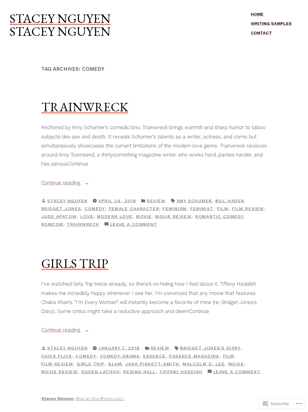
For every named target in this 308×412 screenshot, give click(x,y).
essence (154, 356)
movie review (173, 216)
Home (257, 14)
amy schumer (194, 200)
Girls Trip (74, 263)
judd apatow (59, 216)
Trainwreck (84, 106)
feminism (174, 208)
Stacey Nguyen (60, 18)
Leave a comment (133, 224)
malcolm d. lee (204, 363)
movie (144, 216)
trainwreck (83, 224)
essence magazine (194, 356)
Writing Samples (271, 23)
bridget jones (61, 208)
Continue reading (61, 182)
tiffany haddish (180, 371)
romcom (52, 224)
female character (134, 208)
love (86, 216)
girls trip (90, 363)
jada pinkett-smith (152, 363)
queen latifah (100, 371)
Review (156, 200)
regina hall (139, 371)
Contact (261, 32)
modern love (115, 216)
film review (248, 208)
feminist (201, 208)
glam (115, 363)
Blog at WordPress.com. (100, 398)
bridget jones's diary (210, 347)
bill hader (229, 200)
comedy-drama (120, 356)
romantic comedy (219, 216)
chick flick (56, 356)
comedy (95, 208)
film (223, 208)
